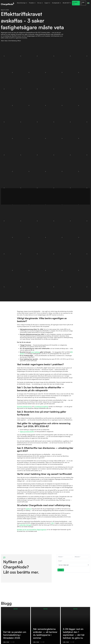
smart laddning (35, 352)
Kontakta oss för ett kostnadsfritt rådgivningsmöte (31, 529)
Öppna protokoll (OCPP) (27, 431)
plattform (28, 508)
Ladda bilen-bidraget (25, 525)
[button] (22, 3)
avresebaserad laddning (41, 406)
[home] (7, 3)
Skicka (60, 570)
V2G (52, 523)
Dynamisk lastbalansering (24, 406)
